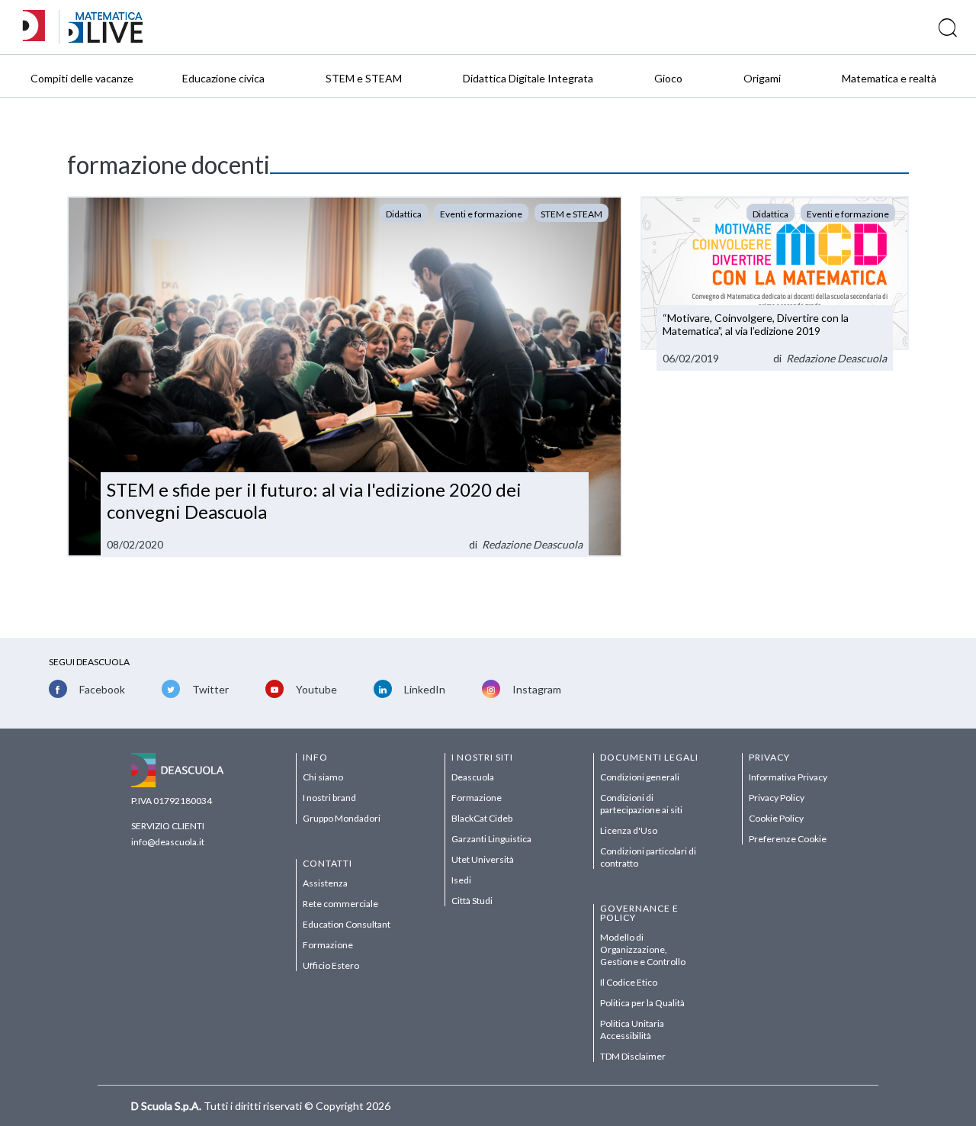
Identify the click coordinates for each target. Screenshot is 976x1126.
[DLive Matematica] (106, 38)
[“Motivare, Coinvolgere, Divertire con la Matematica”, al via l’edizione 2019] (774, 283)
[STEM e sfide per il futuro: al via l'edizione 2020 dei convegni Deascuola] (344, 376)
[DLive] (38, 27)
